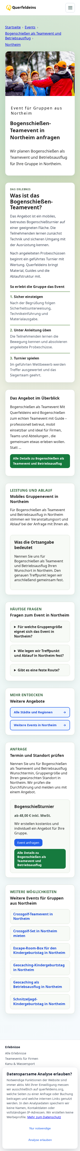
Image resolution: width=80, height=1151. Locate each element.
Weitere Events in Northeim (35, 725)
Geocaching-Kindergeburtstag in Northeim (39, 967)
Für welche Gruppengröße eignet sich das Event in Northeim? (38, 631)
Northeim (13, 44)
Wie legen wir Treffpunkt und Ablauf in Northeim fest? (39, 653)
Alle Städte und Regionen (33, 712)
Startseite (13, 27)
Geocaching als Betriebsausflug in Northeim (37, 984)
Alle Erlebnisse (15, 1053)
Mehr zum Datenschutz (44, 1117)
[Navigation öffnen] (70, 7)
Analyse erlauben (40, 1140)
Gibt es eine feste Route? (39, 670)
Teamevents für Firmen (21, 1059)
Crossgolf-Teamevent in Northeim (33, 916)
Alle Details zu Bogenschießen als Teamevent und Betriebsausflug (38, 460)
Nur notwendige (40, 1128)
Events (30, 27)
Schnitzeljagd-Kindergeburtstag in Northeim (39, 1001)
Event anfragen (28, 843)
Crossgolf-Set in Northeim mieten (35, 933)
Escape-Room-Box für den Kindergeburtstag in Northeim (39, 950)
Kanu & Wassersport (20, 1064)
